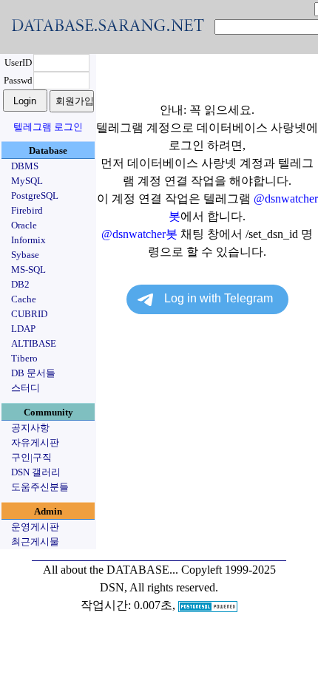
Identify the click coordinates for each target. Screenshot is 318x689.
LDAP (23, 328)
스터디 (25, 387)
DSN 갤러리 (36, 472)
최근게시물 (35, 541)
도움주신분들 (40, 486)
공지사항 (30, 427)
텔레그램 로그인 (48, 126)
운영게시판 (35, 526)
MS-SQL (28, 269)
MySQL (27, 180)
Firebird (27, 210)
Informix (28, 239)
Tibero (24, 358)
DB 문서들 (33, 373)
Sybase (25, 254)
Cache (23, 299)
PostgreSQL (34, 195)
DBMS (24, 166)
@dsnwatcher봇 (139, 234)
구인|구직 (31, 457)
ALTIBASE (33, 343)
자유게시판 (35, 442)
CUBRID (29, 313)
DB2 (20, 284)
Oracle (24, 225)
